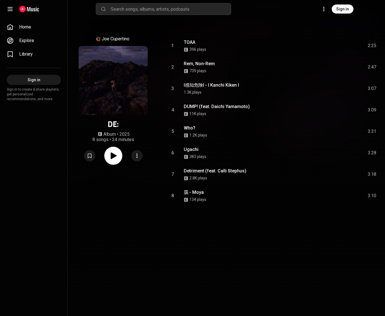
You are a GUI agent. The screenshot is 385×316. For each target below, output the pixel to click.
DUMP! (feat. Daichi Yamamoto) (217, 106)
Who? (189, 128)
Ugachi (191, 149)
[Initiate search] (103, 9)
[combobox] (171, 9)
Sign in (342, 9)
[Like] (329, 46)
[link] (33, 27)
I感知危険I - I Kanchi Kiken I (211, 85)
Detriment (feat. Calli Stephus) (215, 171)
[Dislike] (340, 46)
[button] (89, 155)
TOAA (189, 42)
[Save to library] (89, 155)
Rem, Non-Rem (199, 63)
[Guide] (10, 9)
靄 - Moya (194, 192)
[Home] (29, 9)
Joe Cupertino (115, 38)
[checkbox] (372, 45)
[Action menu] (137, 155)
